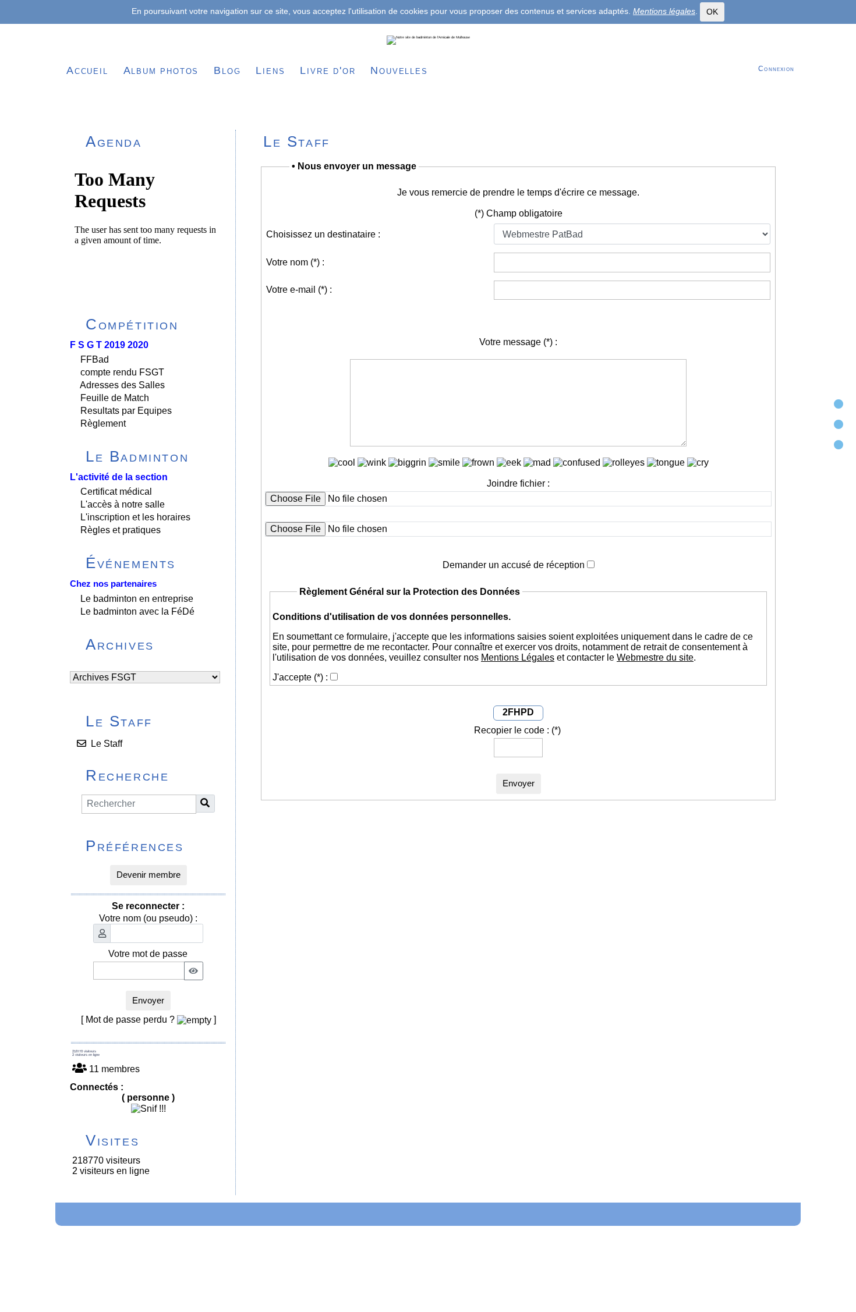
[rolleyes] (624, 463)
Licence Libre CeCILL (475, 1287)
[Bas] (838, 445)
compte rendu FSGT (122, 372)
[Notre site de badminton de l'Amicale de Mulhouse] (428, 40)
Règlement (103, 423)
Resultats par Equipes (126, 411)
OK (712, 11)
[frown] (478, 463)
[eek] (509, 463)
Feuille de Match (114, 398)
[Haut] (838, 404)
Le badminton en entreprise (136, 599)
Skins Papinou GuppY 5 (387, 1287)
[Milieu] (838, 424)
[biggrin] (407, 463)
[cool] (341, 463)
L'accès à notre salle (122, 504)
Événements (154, 563)
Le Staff (154, 721)
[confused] (576, 463)
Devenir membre (148, 875)
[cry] (698, 463)
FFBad (94, 359)
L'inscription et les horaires (135, 517)
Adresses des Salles (122, 385)
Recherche (154, 775)
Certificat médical (116, 492)
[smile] (444, 463)
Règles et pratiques (120, 530)
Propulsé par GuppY (348, 1273)
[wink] (372, 463)
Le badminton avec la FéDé (137, 611)
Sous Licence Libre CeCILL (498, 1273)
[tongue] (666, 463)
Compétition (154, 324)
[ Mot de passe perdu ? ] (148, 1019)
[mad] (537, 463)
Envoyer (148, 1000)
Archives (154, 644)
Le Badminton (154, 456)
